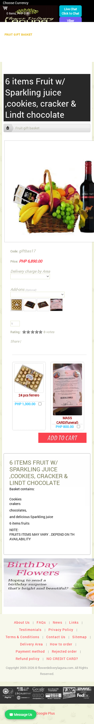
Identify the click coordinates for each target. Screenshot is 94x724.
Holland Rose (14, 49)
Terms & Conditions (22, 637)
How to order (61, 644)
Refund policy (28, 658)
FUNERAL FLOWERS (33, 27)
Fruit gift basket (18, 34)
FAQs (41, 622)
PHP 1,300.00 (25, 404)
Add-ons (23, 289)
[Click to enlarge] (29, 378)
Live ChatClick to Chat (70, 11)
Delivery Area (31, 644)
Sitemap (79, 637)
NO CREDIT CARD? (62, 658)
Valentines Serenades (25, 57)
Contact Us (55, 637)
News (57, 622)
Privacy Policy (60, 629)
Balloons (22, 42)
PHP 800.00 (65, 426)
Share (14, 341)
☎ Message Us (20, 714)
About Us (22, 622)
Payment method (30, 651)
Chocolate (48, 34)
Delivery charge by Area (30, 271)
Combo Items (43, 49)
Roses (68, 34)
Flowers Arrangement (72, 27)
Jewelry (58, 42)
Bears (85, 34)
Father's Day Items (75, 49)
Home (8, 27)
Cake (40, 42)
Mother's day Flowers (68, 57)
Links (74, 622)
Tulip (76, 42)
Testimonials (30, 629)
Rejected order (64, 651)
